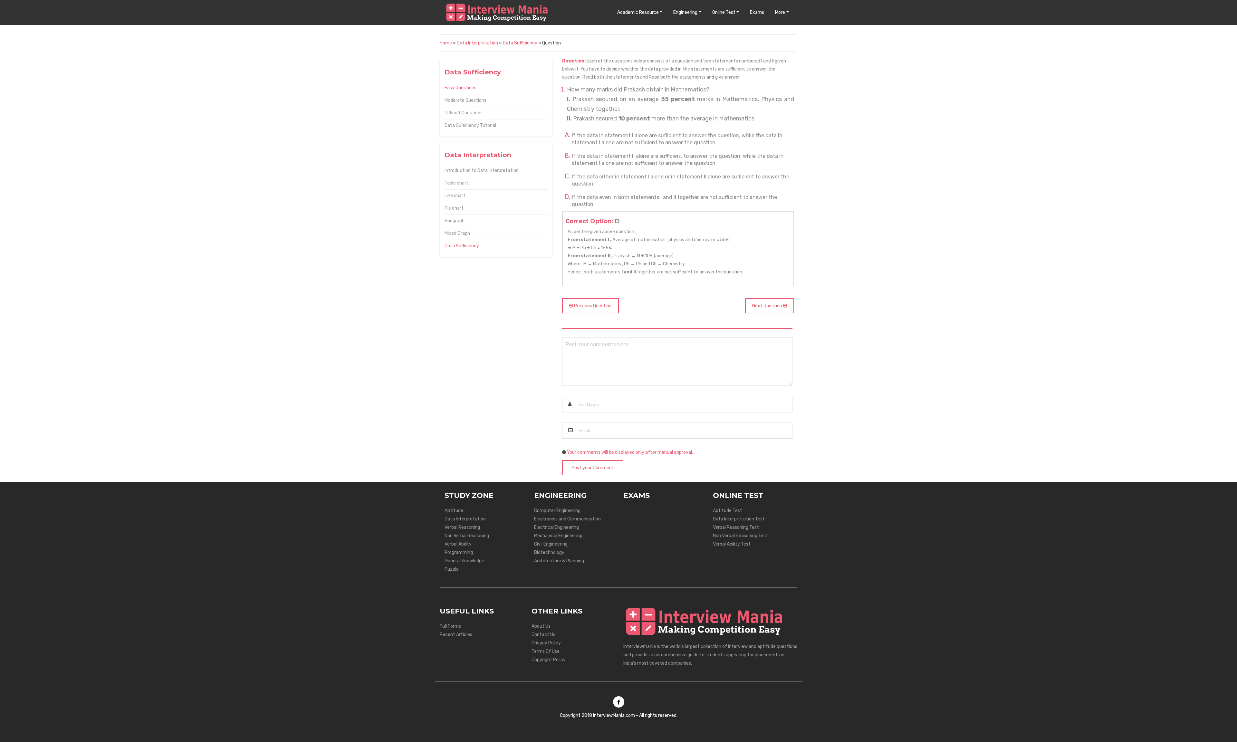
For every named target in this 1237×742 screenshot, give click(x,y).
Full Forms (450, 626)
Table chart (456, 183)
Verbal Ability (458, 544)
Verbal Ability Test (732, 544)
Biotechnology (549, 552)
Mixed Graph (457, 233)
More (780, 12)
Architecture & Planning (559, 561)
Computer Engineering (557, 510)
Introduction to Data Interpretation (482, 170)
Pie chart (454, 208)
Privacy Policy (546, 643)
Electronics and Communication (567, 519)
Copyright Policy (549, 659)
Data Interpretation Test (739, 519)
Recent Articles (456, 634)
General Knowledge (464, 561)
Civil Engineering (551, 544)
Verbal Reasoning (462, 527)
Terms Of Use (546, 651)
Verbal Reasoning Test (736, 527)
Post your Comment (592, 468)
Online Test (723, 12)
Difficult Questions (464, 113)
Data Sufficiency (520, 43)
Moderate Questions (465, 100)
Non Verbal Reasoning (467, 535)
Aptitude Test (727, 510)
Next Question (767, 306)
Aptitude (454, 510)
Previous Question (592, 306)
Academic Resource (638, 12)
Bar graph (455, 221)
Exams (757, 12)
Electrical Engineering (556, 527)
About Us (541, 626)
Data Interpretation (477, 43)
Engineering (685, 12)
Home (446, 43)
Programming (459, 552)
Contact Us (543, 634)
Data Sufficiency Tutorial (470, 125)
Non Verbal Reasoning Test (740, 535)
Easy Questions (460, 87)
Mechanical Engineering (558, 535)
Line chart (455, 195)
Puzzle (452, 569)
